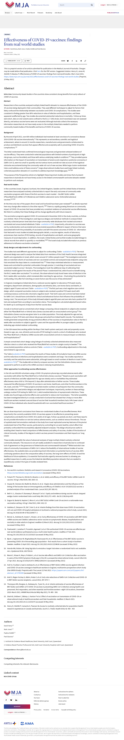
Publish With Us (113, 13)
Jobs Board (58, 13)
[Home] (27, 5)
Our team (37, 698)
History (36, 704)
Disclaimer (46, 710)
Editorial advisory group (41, 701)
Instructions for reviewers (66, 695)
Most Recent (31, 13)
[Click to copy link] (85, 61)
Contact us (37, 695)
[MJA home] (12, 693)
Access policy (62, 701)
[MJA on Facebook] (6, 700)
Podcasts (40, 13)
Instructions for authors (65, 692)
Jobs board (61, 704)
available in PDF (47, 224)
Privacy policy (37, 710)
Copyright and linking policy (68, 710)
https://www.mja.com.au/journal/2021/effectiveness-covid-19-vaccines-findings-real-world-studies (41, 76)
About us (36, 692)
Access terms (55, 710)
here (39, 71)
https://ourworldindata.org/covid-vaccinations (25, 473)
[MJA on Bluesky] (11, 700)
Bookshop (49, 13)
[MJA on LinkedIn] (16, 700)
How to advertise (63, 698)
